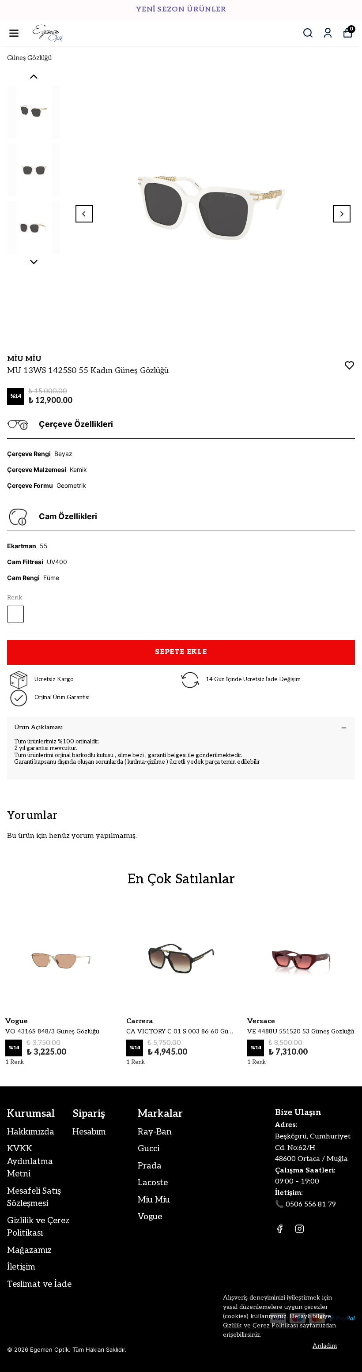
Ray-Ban (155, 1132)
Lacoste (153, 1183)
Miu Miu (154, 1200)
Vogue (150, 1217)
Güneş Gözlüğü (29, 58)
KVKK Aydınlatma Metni (30, 1161)
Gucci (148, 1149)
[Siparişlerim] (327, 32)
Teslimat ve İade (39, 1284)
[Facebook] (279, 1228)
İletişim (21, 1267)
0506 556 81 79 (311, 1204)
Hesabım (89, 1132)
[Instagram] (299, 1228)
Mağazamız (29, 1250)
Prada (150, 1166)
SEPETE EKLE (181, 652)
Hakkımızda (30, 1132)
